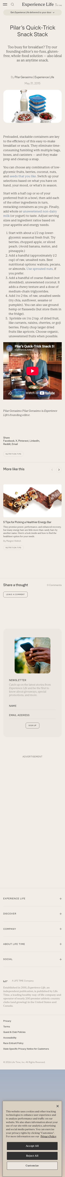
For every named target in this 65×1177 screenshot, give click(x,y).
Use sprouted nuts (40, 269)
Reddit (7, 444)
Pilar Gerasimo (24, 77)
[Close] (58, 1106)
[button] (5, 4)
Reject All (32, 1155)
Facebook (8, 440)
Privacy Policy (48, 1136)
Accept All (32, 1146)
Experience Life (44, 77)
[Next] (59, 470)
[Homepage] (42, 4)
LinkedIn (34, 440)
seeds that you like (23, 176)
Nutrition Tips (13, 454)
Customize (32, 1165)
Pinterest (23, 440)
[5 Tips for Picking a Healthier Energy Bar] (32, 513)
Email (15, 444)
